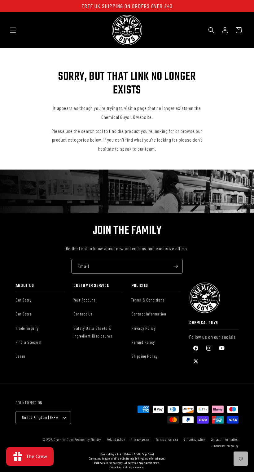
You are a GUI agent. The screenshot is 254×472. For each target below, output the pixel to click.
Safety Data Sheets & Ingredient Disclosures (92, 331)
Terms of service (166, 439)
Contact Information (148, 313)
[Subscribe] (175, 266)
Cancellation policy (226, 446)
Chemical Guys (63, 440)
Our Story (23, 299)
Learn (20, 356)
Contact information (225, 439)
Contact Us (83, 313)
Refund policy (116, 439)
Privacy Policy (143, 328)
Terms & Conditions (147, 299)
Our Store (23, 313)
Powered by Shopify (87, 440)
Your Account (84, 299)
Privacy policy (140, 439)
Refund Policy (143, 342)
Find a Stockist (28, 342)
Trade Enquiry (27, 328)
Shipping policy (194, 439)
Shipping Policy (144, 356)
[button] (13, 30)
